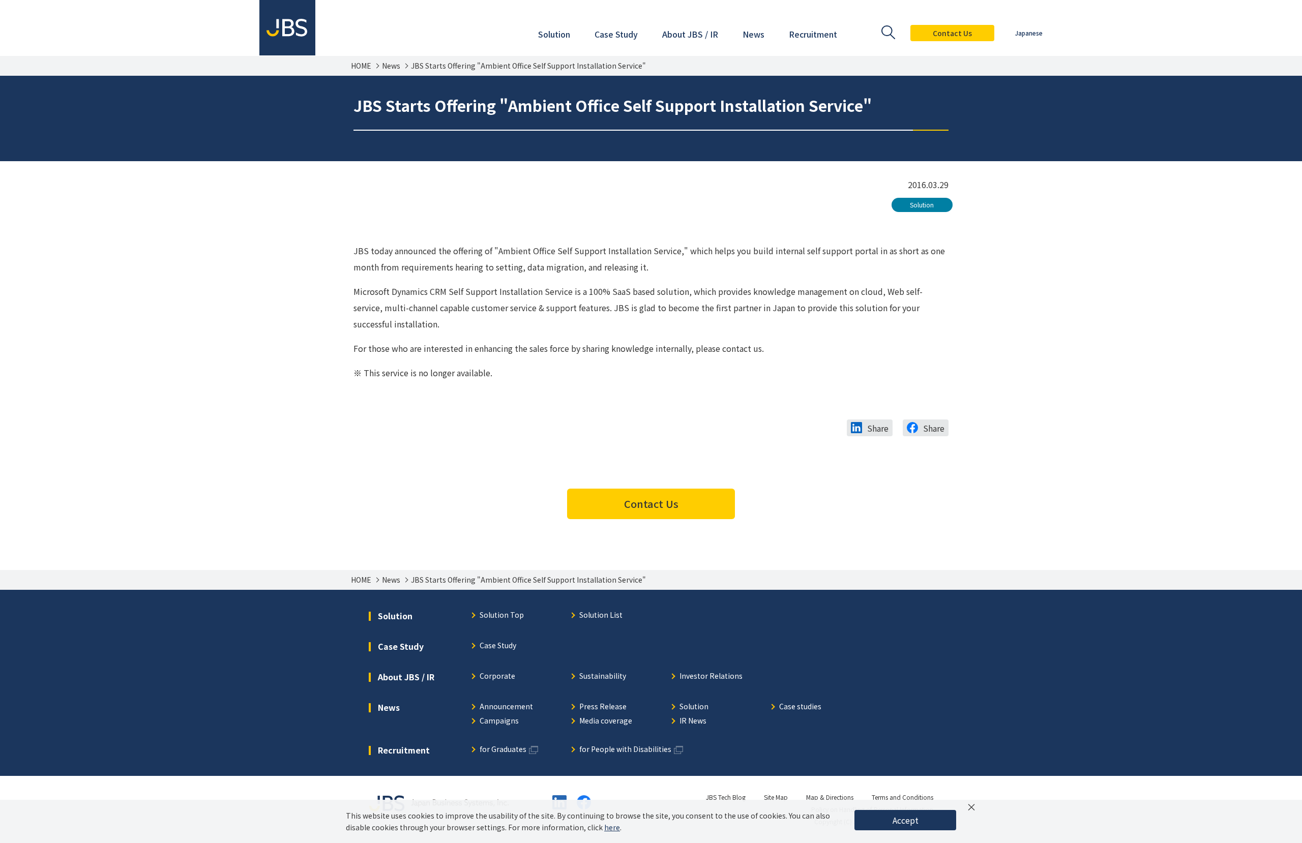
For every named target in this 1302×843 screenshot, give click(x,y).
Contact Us (952, 33)
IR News (692, 721)
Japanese (1029, 32)
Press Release (603, 707)
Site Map (776, 797)
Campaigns (499, 721)
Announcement (506, 707)
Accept (906, 820)
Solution (922, 204)
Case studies (800, 707)
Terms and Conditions (902, 797)
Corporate (497, 676)
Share (878, 428)
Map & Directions (829, 797)
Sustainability (602, 676)
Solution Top (502, 615)
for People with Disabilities (625, 749)
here (612, 827)
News (391, 66)
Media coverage (605, 721)
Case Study (498, 646)
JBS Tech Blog (726, 797)
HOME (361, 66)
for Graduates (503, 749)
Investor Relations (711, 676)
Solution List (601, 615)
